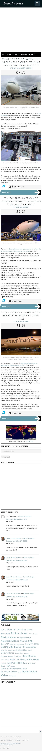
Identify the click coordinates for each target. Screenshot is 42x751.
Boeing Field (4, 650)
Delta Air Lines (7, 653)
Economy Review (7, 656)
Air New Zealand (33, 634)
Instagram (17, 740)
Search (12, 736)
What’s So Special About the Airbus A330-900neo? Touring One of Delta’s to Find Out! (21, 62)
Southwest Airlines (9, 672)
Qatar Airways (31, 663)
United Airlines (29, 672)
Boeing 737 (5, 644)
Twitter (2, 740)
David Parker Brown (22, 68)
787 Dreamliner (19, 630)
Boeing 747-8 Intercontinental (17, 644)
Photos (25, 663)
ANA (22, 641)
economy (26, 653)
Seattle (13, 666)
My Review (4, 663)
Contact (18, 736)
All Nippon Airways (24, 637)
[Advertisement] (21, 31)
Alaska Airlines (8, 637)
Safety (3, 666)
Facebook (9, 740)
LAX (17, 660)
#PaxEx (9, 630)
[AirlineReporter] (21, 3)
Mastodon (25, 740)
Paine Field (16, 663)
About (7, 736)
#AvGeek (3, 629)
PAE (8, 663)
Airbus (29, 630)
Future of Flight (5, 659)
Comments (16, 187)
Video (4, 675)
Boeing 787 (7, 647)
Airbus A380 (5, 634)
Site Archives (4, 748)
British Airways (11, 650)
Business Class (21, 650)
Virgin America (12, 675)
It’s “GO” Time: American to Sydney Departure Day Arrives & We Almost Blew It (21, 201)
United (19, 672)
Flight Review (29, 656)
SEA (8, 666)
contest (30, 650)
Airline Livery (19, 633)
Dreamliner (19, 653)
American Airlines (10, 641)
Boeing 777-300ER (32, 644)
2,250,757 (29, 441)
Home (2, 736)
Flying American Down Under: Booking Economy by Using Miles (21, 315)
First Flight (17, 656)
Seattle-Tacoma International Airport (14, 669)
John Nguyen (22, 207)
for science (19, 396)
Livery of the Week (29, 659)
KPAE (12, 660)
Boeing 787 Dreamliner (25, 647)
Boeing (28, 641)
